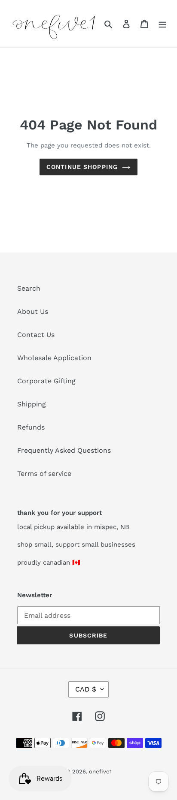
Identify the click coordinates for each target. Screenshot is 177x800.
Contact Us (36, 335)
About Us (32, 311)
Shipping (31, 404)
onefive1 (100, 771)
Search (28, 288)
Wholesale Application (54, 358)
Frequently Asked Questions (64, 450)
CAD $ (85, 689)
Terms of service (44, 473)
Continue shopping (82, 166)
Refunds (31, 427)
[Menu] (162, 23)
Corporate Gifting (46, 381)
